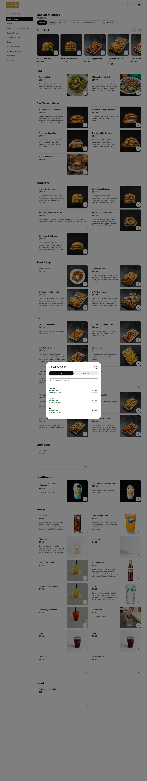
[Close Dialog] (96, 366)
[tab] (61, 373)
